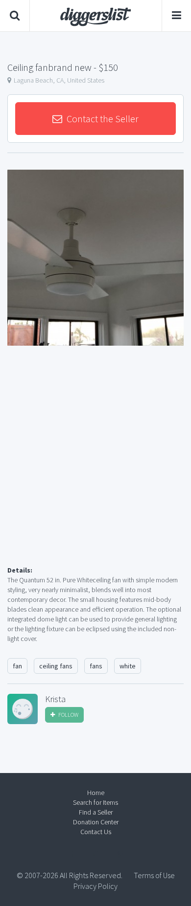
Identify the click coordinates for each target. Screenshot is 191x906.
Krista (55, 699)
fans (96, 666)
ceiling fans (55, 666)
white (127, 666)
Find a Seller (96, 812)
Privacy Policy (95, 886)
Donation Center (96, 822)
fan (17, 666)
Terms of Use (154, 875)
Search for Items (95, 802)
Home (95, 792)
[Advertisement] (95, 467)
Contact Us (95, 831)
